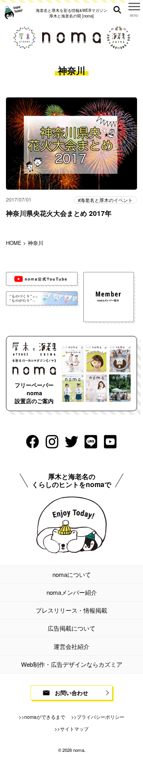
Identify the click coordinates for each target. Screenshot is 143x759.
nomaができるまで (44, 716)
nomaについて (71, 574)
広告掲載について (71, 628)
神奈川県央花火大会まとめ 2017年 (59, 213)
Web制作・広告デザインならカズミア (71, 664)
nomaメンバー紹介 (71, 592)
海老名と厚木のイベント (106, 200)
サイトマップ (74, 728)
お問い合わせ (71, 693)
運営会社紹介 (71, 646)
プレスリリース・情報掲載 (71, 610)
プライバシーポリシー (100, 716)
